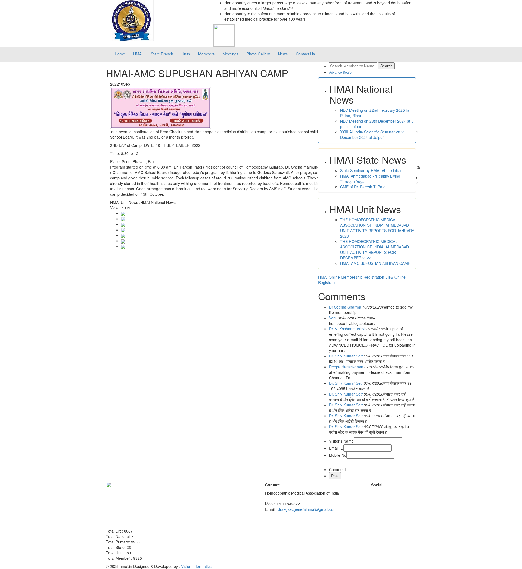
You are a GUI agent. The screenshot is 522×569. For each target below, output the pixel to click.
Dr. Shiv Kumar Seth (346, 356)
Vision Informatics (196, 566)
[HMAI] (132, 20)
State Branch (162, 54)
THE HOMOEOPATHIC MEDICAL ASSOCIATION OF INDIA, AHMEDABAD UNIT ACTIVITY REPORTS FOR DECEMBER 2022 (374, 249)
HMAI (138, 54)
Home (120, 54)
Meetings (230, 54)
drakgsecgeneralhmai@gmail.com (307, 509)
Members (206, 54)
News (283, 54)
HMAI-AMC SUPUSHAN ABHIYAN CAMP (375, 263)
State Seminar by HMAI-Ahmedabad (371, 170)
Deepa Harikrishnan (346, 366)
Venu (333, 318)
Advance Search (341, 72)
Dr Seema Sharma (345, 307)
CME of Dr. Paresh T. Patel (363, 186)
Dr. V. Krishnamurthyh (347, 328)
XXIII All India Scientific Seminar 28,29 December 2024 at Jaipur (373, 134)
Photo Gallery (258, 54)
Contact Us (305, 54)
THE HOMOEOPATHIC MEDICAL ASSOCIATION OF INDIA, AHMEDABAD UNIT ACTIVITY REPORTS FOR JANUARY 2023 (377, 228)
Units (185, 54)
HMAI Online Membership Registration (351, 277)
